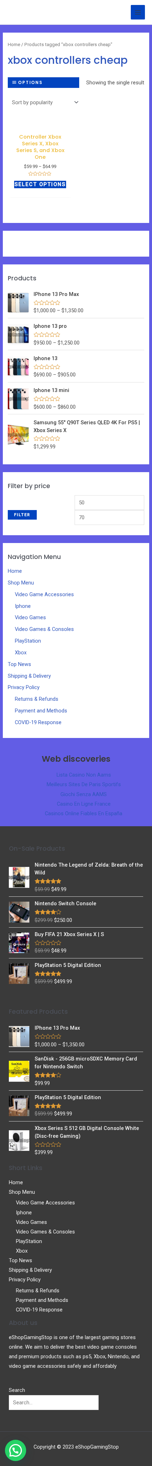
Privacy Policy (24, 687)
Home (15, 571)
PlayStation (28, 641)
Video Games (30, 617)
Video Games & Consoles (44, 629)
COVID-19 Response (38, 722)
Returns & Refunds (36, 699)
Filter (22, 514)
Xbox (21, 652)
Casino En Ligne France (84, 804)
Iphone (23, 606)
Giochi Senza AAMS (83, 794)
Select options (40, 184)
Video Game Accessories (44, 594)
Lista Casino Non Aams (84, 775)
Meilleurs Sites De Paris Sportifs (84, 784)
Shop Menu (21, 583)
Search (17, 1390)
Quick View (40, 124)
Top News (19, 664)
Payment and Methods (41, 710)
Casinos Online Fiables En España (83, 813)
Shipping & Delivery (29, 676)
